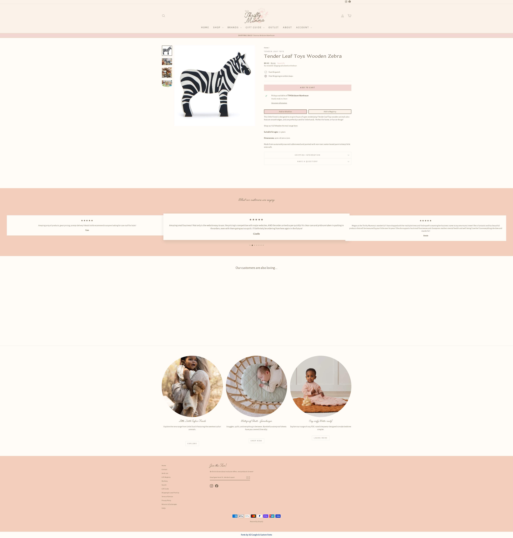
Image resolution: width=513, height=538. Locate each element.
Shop (217, 27)
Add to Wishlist (285, 112)
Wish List (165, 473)
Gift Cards (165, 489)
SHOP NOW (256, 441)
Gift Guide (254, 27)
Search (164, 485)
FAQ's (164, 508)
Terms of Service (167, 497)
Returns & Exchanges (169, 504)
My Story (165, 481)
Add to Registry (330, 112)
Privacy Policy (166, 500)
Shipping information (307, 155)
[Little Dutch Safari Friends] (192, 386)
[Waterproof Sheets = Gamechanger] (256, 386)
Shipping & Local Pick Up (170, 493)
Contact (164, 469)
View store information (279, 103)
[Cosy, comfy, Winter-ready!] (320, 386)
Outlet (274, 27)
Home (205, 27)
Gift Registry (166, 477)
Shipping (277, 66)
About (287, 27)
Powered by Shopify (256, 521)
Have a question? (307, 161)
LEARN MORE (320, 438)
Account (303, 27)
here (296, 126)
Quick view (184, 318)
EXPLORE (192, 443)
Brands (234, 27)
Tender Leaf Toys (274, 51)
